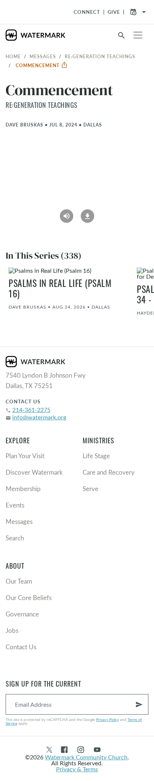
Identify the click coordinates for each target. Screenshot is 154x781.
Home (13, 56)
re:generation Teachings (100, 56)
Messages (43, 56)
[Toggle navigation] (137, 35)
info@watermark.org (39, 417)
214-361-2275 (31, 409)
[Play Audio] (66, 213)
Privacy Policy (107, 719)
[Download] (87, 213)
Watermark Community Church (86, 757)
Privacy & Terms (77, 769)
